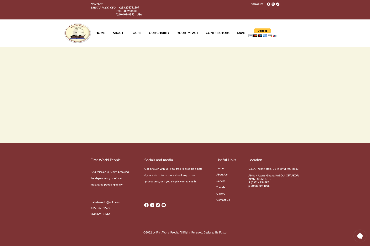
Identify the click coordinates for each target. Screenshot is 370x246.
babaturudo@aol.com (105, 202)
